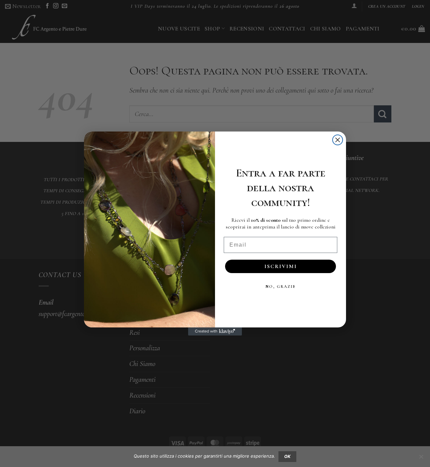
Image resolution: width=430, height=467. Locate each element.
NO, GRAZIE (280, 286)
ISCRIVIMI (280, 266)
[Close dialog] (338, 140)
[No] (421, 458)
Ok (287, 456)
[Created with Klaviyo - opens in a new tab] (215, 331)
